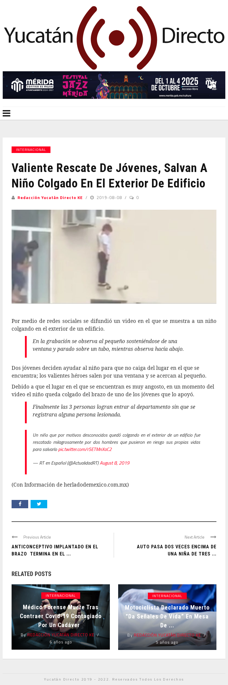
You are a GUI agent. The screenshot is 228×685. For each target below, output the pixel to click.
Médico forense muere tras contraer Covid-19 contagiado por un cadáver (61, 616)
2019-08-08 (109, 197)
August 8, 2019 (114, 462)
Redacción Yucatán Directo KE (50, 197)
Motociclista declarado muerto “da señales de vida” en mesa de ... (167, 616)
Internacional (31, 149)
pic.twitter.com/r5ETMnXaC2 (85, 449)
